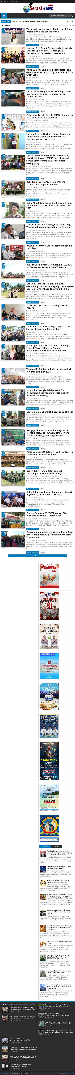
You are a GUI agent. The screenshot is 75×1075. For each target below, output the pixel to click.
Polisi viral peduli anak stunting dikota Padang (46, 306)
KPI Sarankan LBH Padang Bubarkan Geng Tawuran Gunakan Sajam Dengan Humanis (48, 225)
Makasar (40, 120)
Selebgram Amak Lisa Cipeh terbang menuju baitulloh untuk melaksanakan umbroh (59, 911)
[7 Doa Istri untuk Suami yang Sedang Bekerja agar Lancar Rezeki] (43, 869)
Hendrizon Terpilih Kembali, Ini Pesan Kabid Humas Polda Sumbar (59, 972)
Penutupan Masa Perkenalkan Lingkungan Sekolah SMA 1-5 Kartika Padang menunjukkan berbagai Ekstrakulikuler (48, 348)
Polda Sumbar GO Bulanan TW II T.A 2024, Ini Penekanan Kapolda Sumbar (49, 453)
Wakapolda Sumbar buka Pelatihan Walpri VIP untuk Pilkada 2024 (48, 370)
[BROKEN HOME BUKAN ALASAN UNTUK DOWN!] (43, 944)
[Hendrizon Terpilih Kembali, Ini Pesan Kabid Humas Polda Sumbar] (43, 974)
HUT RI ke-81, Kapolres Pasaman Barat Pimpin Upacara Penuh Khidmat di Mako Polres (59, 1032)
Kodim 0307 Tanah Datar (44, 476)
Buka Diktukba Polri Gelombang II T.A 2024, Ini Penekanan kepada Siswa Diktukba (49, 266)
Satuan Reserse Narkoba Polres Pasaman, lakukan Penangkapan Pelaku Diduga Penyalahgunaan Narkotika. (48, 137)
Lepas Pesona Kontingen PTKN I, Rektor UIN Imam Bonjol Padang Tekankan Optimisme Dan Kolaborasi (23, 1057)
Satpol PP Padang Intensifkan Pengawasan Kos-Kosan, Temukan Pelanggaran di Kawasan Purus (48, 94)
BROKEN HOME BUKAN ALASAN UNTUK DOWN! (60, 942)
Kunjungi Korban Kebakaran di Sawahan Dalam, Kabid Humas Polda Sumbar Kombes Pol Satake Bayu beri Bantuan (59, 896)
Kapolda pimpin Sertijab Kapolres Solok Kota (49, 411)
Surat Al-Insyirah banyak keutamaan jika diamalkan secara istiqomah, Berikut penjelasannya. (60, 927)
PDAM (39, 398)
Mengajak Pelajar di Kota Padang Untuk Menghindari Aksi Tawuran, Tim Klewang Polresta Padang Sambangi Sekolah (47, 433)
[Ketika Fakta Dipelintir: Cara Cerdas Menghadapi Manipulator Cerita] (43, 883)
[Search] (72, 15)
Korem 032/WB (42, 166)
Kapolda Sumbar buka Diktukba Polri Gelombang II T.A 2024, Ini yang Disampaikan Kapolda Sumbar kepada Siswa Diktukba (50, 286)
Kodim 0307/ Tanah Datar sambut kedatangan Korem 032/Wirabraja (44, 472)
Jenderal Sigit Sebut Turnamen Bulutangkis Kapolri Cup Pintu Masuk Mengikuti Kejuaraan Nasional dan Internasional (49, 51)
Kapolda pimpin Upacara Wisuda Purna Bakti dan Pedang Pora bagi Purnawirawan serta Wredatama (50, 535)
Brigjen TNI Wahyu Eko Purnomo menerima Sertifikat (49, 247)
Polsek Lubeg (46, 311)
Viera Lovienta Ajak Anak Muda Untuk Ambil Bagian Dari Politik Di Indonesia (49, 30)
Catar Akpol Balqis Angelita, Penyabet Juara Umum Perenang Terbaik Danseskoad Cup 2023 (49, 205)
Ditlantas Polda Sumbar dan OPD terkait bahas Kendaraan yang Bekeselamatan (23, 1048)
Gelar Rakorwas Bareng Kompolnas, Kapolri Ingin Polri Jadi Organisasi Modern (49, 493)
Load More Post (37, 556)
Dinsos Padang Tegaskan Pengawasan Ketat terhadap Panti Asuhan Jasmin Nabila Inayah (59, 986)
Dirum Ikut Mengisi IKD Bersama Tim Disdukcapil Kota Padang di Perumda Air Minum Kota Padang (47, 393)
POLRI (39, 211)
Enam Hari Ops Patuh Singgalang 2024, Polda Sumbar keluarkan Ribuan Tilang (50, 327)
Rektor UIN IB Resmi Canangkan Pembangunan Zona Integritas (20, 1039)
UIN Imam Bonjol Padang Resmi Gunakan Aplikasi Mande (20, 1065)
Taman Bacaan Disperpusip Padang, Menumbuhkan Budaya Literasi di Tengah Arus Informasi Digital (57, 1006)
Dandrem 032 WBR (42, 518)
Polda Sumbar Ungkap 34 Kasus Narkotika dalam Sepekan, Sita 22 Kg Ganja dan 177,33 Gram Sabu (49, 72)
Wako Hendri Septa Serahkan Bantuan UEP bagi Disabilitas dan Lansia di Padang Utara (23, 1018)
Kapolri (39, 56)
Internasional (41, 34)
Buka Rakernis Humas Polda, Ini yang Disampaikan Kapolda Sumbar (45, 183)
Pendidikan (45, 120)
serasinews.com (6, 1073)
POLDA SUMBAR (42, 78)
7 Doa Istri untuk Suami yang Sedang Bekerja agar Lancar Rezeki (59, 867)
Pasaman (40, 142)
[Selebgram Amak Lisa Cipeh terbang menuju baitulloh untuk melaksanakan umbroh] (43, 913)
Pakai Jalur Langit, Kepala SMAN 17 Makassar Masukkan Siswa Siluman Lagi (50, 116)
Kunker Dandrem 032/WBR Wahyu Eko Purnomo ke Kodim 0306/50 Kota (46, 514)
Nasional (48, 166)
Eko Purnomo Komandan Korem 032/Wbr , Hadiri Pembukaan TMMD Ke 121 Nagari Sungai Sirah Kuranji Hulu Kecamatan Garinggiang (48, 159)
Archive (56, 846)
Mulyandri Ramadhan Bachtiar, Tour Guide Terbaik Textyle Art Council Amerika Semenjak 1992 (58, 957)
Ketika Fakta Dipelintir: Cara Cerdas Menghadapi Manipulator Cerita (58, 881)
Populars (45, 846)
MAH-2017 (70, 1073)
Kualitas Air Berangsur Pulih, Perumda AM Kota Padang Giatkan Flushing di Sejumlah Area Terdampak (58, 1023)
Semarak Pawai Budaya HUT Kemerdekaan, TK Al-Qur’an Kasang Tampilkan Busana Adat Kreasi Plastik (58, 1015)
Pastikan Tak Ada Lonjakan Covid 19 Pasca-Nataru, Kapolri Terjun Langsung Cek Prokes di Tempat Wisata (59, 852)
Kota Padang (41, 99)
